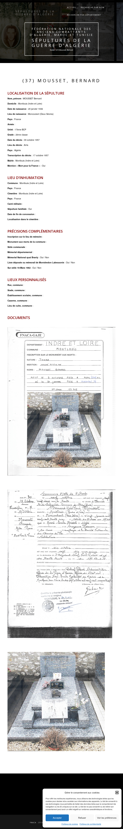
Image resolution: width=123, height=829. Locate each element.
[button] (117, 792)
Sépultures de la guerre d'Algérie (62, 42)
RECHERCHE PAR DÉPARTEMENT (84, 15)
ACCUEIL (71, 7)
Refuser (82, 817)
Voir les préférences (107, 817)
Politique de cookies (70, 824)
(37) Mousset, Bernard (61, 80)
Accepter (57, 817)
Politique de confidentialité (90, 824)
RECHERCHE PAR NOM (92, 7)
